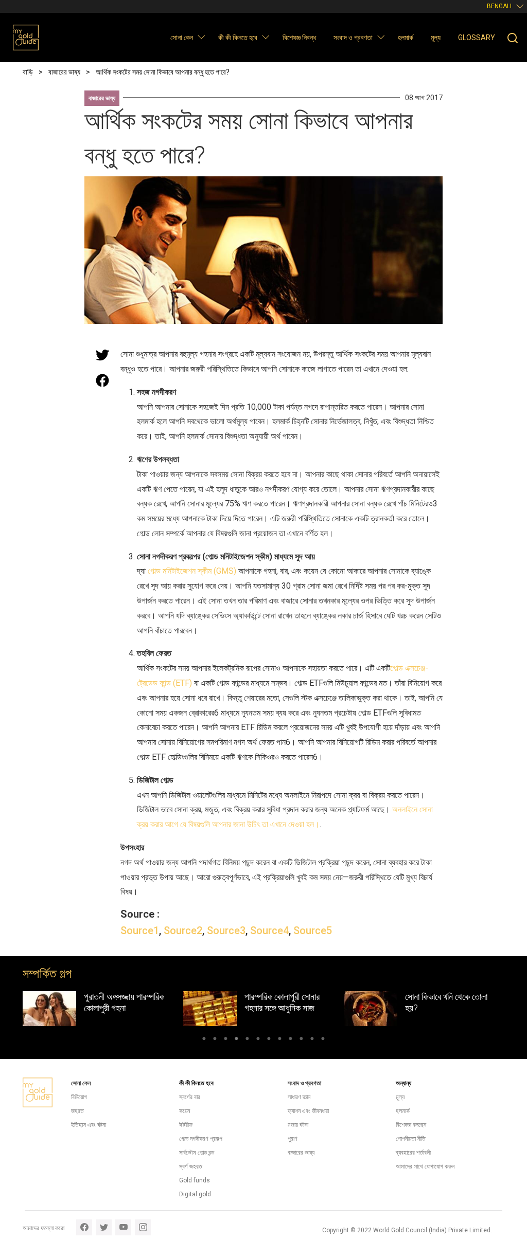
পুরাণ (292, 1138)
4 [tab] (236, 1040)
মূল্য (436, 37)
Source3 (226, 930)
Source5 (312, 930)
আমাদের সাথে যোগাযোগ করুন (425, 1166)
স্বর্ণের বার (189, 1097)
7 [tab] (269, 1040)
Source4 (269, 930)
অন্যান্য (403, 1083)
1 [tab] (204, 1040)
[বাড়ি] (26, 37)
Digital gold (195, 1194)
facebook (84, 1227)
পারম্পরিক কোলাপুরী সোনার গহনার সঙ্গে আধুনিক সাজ (282, 1002)
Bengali (499, 6)
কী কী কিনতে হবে (237, 37)
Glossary (476, 37)
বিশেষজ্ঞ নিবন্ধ (299, 37)
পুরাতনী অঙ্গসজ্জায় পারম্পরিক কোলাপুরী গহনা (124, 1002)
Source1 (139, 930)
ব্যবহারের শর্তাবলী (413, 1152)
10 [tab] (301, 1040)
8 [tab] (279, 1040)
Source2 (183, 930)
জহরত (77, 1111)
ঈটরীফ (185, 1124)
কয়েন (184, 1111)
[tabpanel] (103, 1008)
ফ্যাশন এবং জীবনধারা (308, 1111)
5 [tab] (247, 1040)
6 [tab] (258, 1040)
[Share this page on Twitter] (102, 354)
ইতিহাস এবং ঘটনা (88, 1124)
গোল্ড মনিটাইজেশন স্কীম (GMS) (192, 571)
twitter (104, 1227)
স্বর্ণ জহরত (190, 1166)
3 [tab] (225, 1040)
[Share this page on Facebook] (102, 380)
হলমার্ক (405, 37)
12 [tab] (323, 1040)
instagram (143, 1227)
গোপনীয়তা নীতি (411, 1138)
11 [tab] (312, 1040)
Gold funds (194, 1180)
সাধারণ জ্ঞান (299, 1097)
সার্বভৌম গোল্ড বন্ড (196, 1152)
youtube (123, 1227)
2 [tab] (214, 1040)
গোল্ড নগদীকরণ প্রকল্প (200, 1138)
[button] (201, 37)
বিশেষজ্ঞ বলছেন (411, 1124)
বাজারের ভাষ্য (102, 98)
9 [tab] (290, 1040)
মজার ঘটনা (298, 1124)
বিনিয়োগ (79, 1097)
